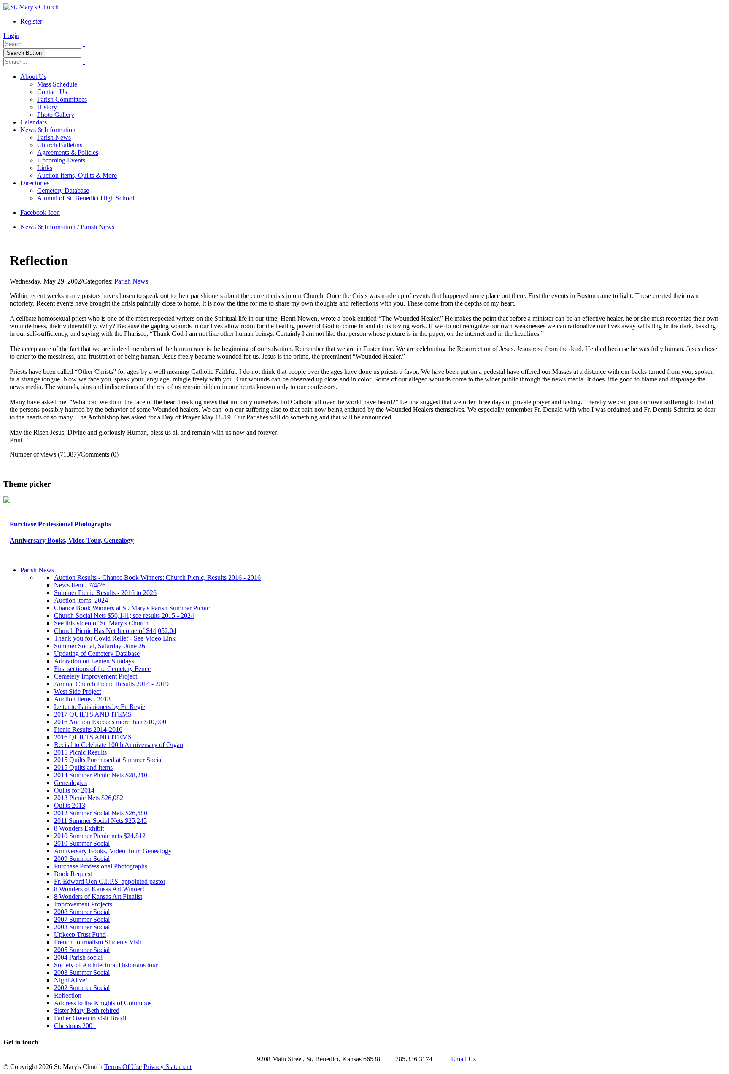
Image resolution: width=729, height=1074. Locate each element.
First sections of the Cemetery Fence (102, 668)
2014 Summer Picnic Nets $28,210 (100, 775)
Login (11, 35)
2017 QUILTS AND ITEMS (93, 714)
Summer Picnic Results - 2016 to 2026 (105, 592)
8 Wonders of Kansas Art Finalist (98, 896)
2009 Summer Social (82, 858)
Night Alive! (70, 980)
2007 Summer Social (82, 919)
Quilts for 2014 (74, 790)
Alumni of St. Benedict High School (85, 198)
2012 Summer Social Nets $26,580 (100, 813)
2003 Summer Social (82, 927)
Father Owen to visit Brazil (90, 1018)
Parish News (54, 137)
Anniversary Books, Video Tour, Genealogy (72, 540)
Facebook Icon (40, 212)
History (47, 107)
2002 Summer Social (82, 987)
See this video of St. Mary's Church (101, 623)
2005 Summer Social (82, 949)
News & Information (48, 129)
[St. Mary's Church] (31, 7)
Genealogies (70, 782)
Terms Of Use (123, 1066)
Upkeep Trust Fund (80, 934)
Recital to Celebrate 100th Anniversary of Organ (118, 744)
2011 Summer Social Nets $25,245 (100, 820)
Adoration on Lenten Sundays (94, 661)
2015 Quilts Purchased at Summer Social (108, 759)
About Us (33, 76)
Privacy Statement (167, 1066)
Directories (34, 183)
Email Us (463, 1059)
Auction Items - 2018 (82, 699)
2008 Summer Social (82, 911)
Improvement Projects (83, 904)
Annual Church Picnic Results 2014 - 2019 (111, 683)
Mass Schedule (57, 84)
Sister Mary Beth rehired (86, 1010)
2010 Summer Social (82, 843)
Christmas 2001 (75, 1025)
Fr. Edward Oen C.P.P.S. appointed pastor (109, 881)
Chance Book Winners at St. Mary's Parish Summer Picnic (132, 607)
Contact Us (52, 91)
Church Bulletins (59, 145)
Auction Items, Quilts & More (77, 175)
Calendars (33, 122)
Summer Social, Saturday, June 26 (99, 645)
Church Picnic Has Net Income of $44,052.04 (115, 630)
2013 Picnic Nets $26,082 (88, 797)
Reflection (67, 995)
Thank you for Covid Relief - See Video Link (115, 638)
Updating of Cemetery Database (97, 653)
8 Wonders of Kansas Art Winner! (99, 889)
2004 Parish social (78, 957)
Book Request (73, 873)
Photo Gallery (55, 114)
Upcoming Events (61, 160)
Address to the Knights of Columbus (102, 1002)
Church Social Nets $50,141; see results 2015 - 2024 (124, 615)
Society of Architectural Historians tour (106, 964)
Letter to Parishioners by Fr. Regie (99, 706)
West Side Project (77, 691)
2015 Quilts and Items (83, 767)
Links (44, 167)
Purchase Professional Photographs (60, 524)
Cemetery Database (63, 190)
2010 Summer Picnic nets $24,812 (100, 835)
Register (31, 21)
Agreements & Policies (67, 152)
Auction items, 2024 (81, 600)
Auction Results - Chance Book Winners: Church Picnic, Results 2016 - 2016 (157, 577)
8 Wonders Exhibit (79, 828)
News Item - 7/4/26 (79, 585)
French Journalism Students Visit (97, 942)
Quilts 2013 (69, 805)
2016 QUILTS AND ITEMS (93, 737)
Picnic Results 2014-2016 (88, 729)
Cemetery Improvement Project (95, 676)
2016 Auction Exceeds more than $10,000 (110, 721)
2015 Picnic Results (80, 752)
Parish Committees (62, 99)
